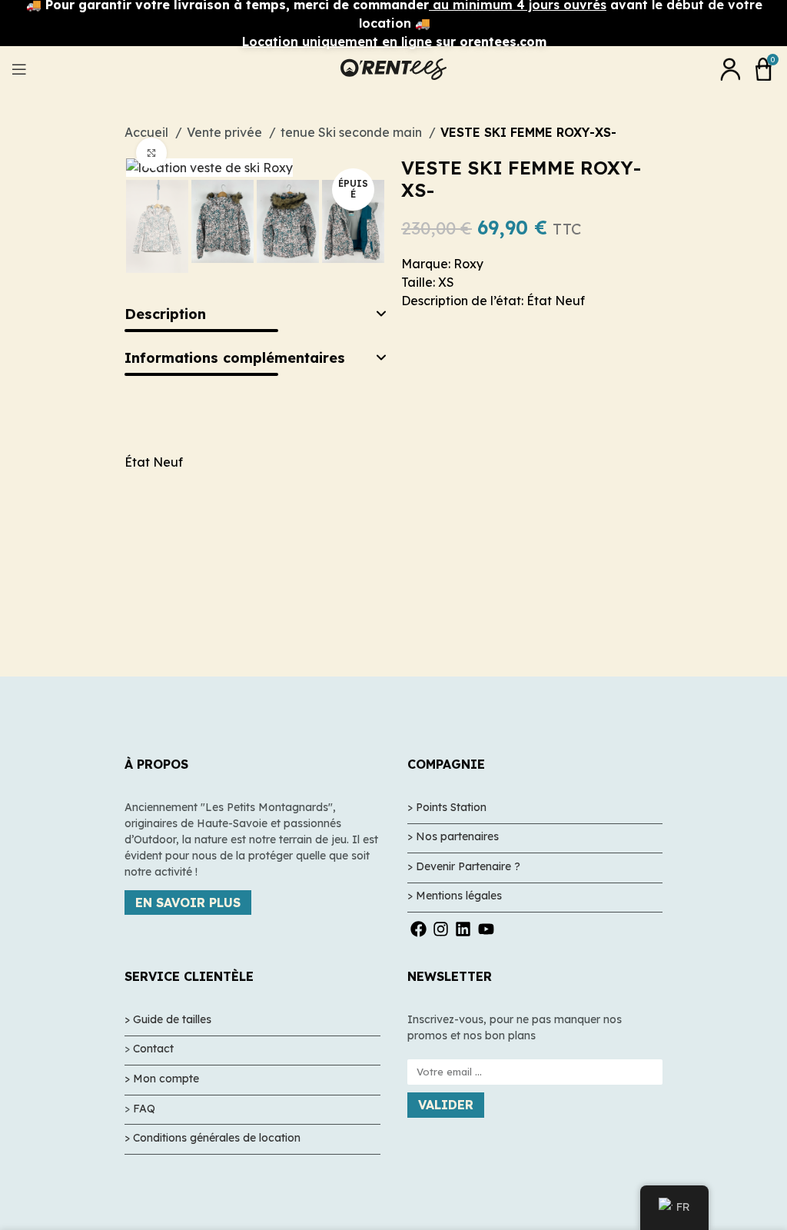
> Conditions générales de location (213, 1138)
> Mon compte (162, 1078)
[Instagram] (441, 929)
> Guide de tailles (168, 1019)
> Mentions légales (454, 896)
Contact (153, 1048)
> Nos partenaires (453, 836)
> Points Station (446, 807)
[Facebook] (418, 929)
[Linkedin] (463, 929)
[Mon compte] (730, 69)
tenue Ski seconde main (353, 132)
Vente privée (226, 132)
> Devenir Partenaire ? (463, 866)
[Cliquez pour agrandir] (151, 153)
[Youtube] (486, 929)
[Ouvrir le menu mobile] (19, 69)
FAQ (144, 1108)
